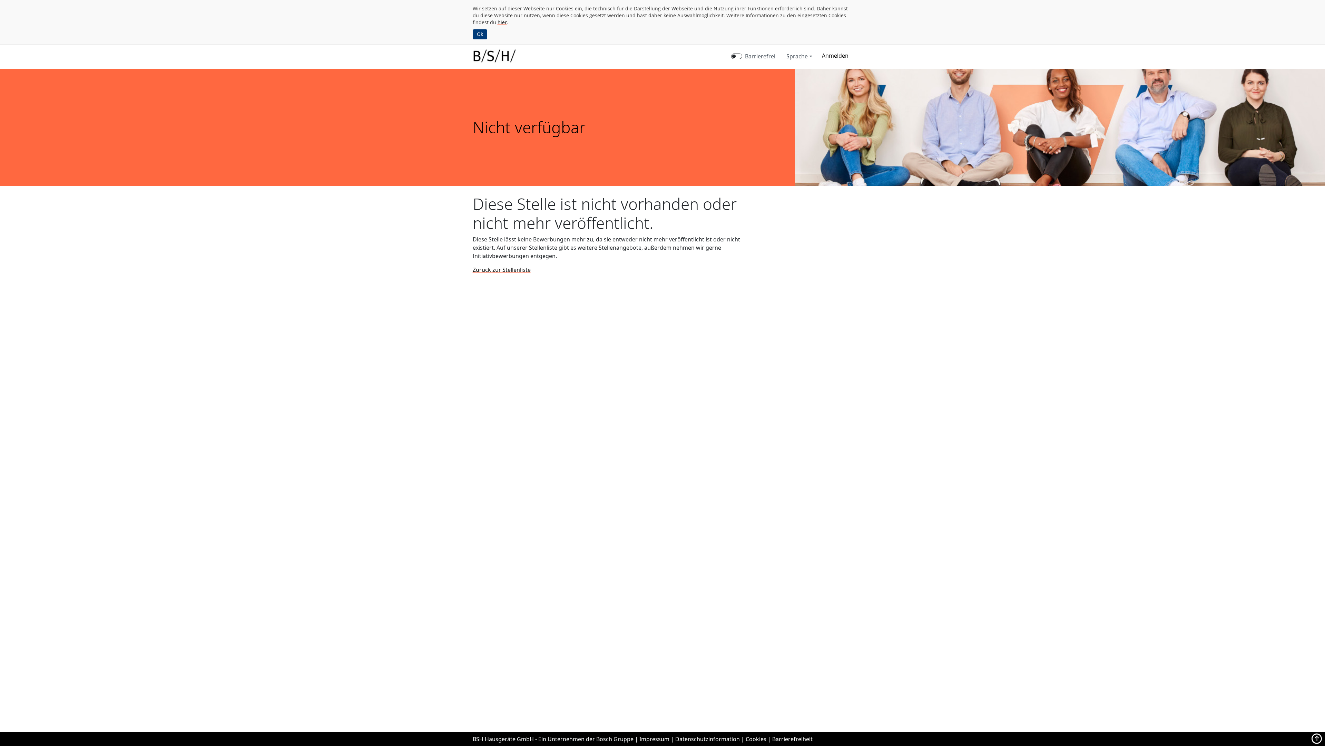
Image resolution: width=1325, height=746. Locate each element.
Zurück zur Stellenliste (502, 270)
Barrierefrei (760, 56)
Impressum (654, 739)
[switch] (736, 56)
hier (502, 22)
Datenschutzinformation (707, 739)
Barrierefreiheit (792, 739)
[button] (835, 55)
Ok (480, 34)
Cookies (756, 739)
